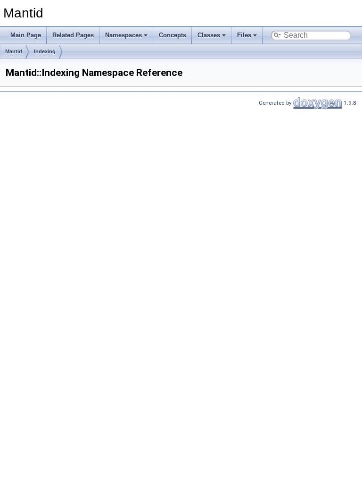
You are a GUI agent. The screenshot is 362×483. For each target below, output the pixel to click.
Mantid (13, 51)
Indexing (45, 51)
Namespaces (123, 35)
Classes (208, 35)
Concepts (172, 35)
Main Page (25, 35)
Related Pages (73, 35)
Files (244, 35)
